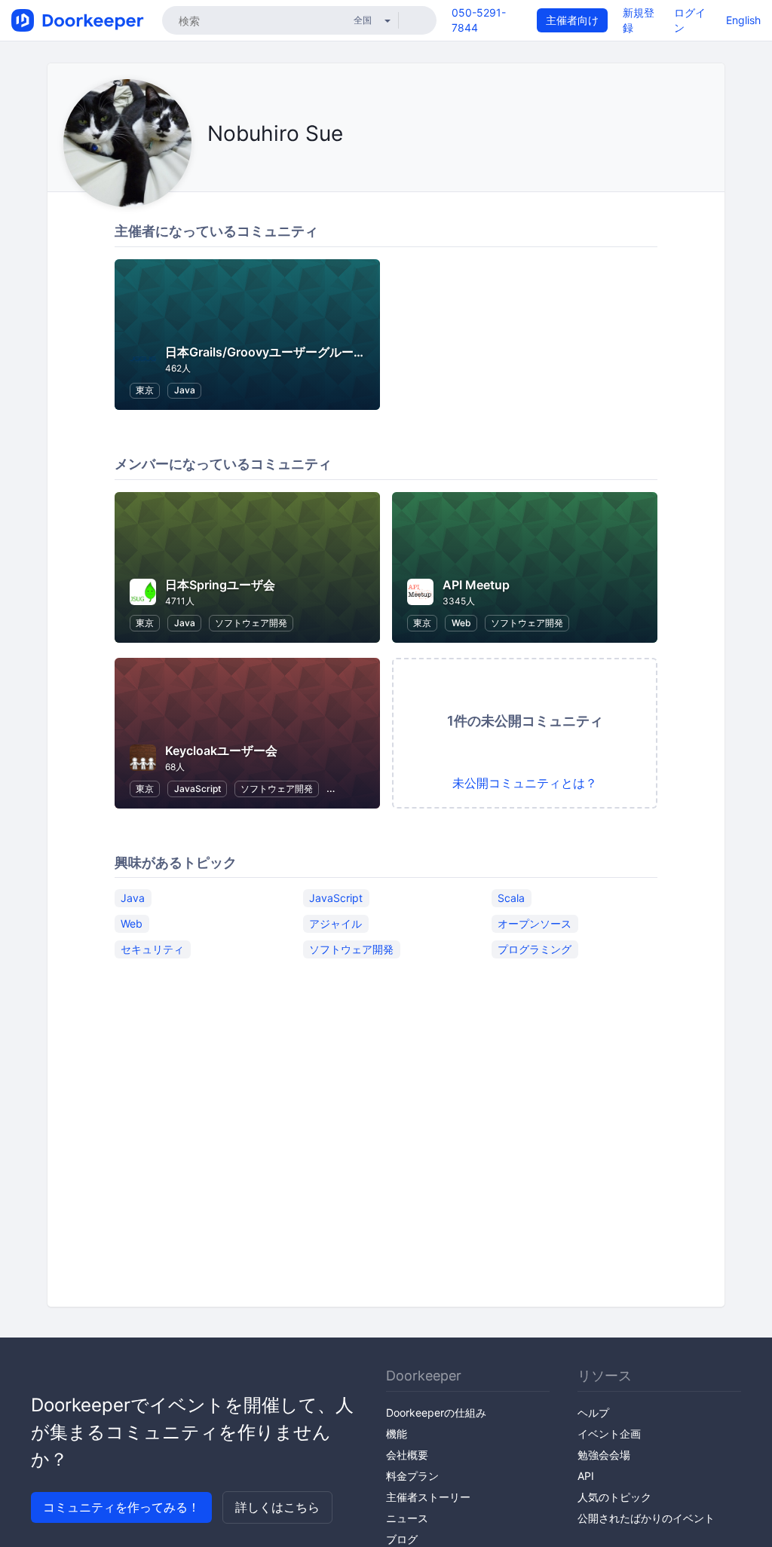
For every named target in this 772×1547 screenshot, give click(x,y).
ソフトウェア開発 (251, 622)
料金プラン (412, 1475)
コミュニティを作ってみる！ (121, 1507)
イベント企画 (609, 1433)
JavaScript (197, 788)
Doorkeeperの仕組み (436, 1412)
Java (184, 390)
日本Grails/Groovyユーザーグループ (265, 351)
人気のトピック (614, 1496)
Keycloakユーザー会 (221, 750)
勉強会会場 (603, 1454)
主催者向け (572, 20)
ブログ (402, 1539)
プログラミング (534, 948)
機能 (396, 1433)
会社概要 (407, 1454)
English (743, 20)
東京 (145, 390)
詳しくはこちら (277, 1507)
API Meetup (476, 584)
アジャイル (335, 922)
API (585, 1475)
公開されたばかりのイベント (646, 1518)
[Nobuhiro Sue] (211, 167)
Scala (511, 897)
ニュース (407, 1518)
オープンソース (534, 922)
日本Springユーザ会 (220, 584)
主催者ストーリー (428, 1496)
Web (461, 622)
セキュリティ (152, 948)
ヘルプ (593, 1412)
